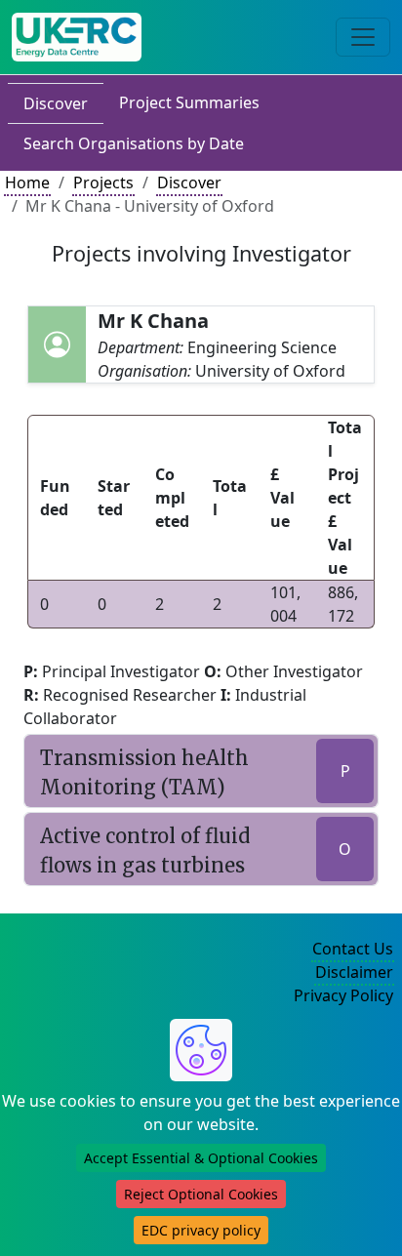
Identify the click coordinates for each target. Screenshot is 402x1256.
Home (27, 182)
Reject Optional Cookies (201, 1194)
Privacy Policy (343, 995)
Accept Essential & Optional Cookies (201, 1158)
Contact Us (352, 948)
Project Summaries (189, 102)
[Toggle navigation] (363, 37)
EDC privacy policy (201, 1230)
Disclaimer (354, 972)
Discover (55, 103)
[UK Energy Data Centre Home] (76, 37)
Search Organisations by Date (133, 143)
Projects (103, 182)
